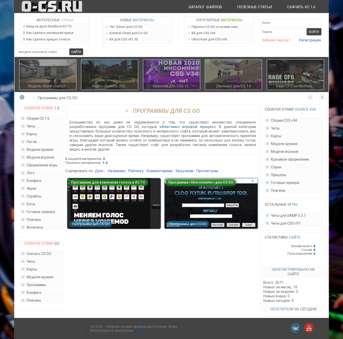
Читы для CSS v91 (286, 223)
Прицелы (278, 175)
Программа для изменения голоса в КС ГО (108, 182)
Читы (31, 126)
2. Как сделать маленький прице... (49, 33)
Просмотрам (207, 171)
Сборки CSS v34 (284, 120)
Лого (31, 173)
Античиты (35, 227)
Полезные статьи (254, 7)
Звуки (31, 188)
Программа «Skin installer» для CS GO (200, 182)
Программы (36, 285)
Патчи (32, 142)
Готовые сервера (41, 212)
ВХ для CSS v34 (203, 33)
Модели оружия (40, 150)
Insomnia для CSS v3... (172, 86)
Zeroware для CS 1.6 (233, 86)
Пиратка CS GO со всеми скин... (216, 27)
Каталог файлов (205, 7)
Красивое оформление (290, 159)
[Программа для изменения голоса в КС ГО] (114, 227)
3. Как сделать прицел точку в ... (48, 39)
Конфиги (34, 181)
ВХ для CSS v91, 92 (123, 39)
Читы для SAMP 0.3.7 (288, 216)
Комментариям (159, 171)
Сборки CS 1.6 (38, 118)
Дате (99, 171)
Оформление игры (42, 165)
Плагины (34, 220)
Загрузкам (184, 171)
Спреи (276, 167)
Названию (117, 171)
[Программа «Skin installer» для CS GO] (211, 227)
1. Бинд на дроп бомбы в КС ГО (47, 26)
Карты (32, 134)
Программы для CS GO (90, 224)
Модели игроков (40, 157)
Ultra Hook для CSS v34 (209, 39)
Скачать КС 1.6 (301, 7)
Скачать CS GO (39, 254)
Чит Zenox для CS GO (126, 27)
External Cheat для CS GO (128, 33)
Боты (31, 204)
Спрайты (34, 196)
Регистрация (310, 40)
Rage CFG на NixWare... (295, 86)
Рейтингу (136, 171)
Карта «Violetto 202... (109, 86)
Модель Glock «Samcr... (48, 86)
